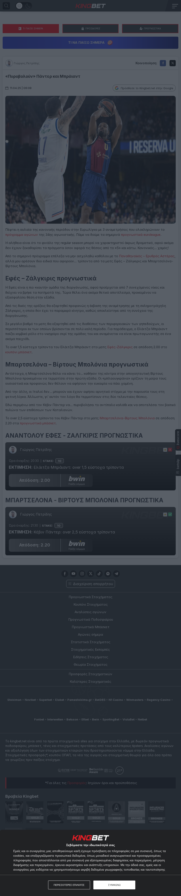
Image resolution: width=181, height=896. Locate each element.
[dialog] (90, 863)
